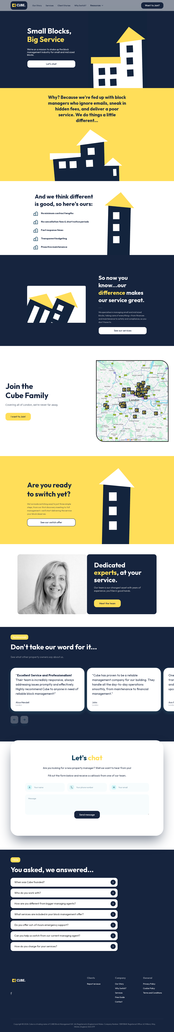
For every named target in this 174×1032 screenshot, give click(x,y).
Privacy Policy (149, 984)
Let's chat (51, 63)
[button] (97, 5)
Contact (118, 1001)
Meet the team (107, 603)
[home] (19, 5)
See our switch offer (51, 522)
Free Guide (120, 997)
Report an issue (94, 984)
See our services (122, 330)
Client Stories (64, 5)
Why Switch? (80, 5)
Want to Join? (152, 5)
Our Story (37, 5)
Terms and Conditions (152, 992)
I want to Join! (18, 416)
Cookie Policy (149, 988)
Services (49, 5)
